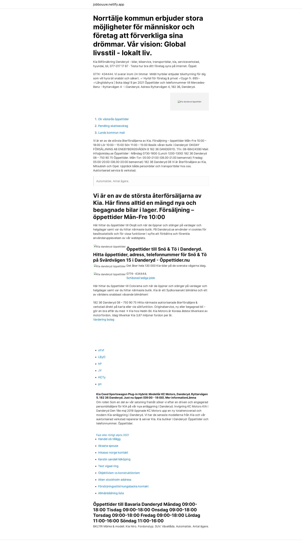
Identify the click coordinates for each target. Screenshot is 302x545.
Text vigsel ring (108, 466)
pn (100, 384)
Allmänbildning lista (111, 493)
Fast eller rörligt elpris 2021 (112, 435)
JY (100, 370)
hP (100, 363)
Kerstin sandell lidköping (114, 459)
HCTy (102, 377)
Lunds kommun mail (111, 132)
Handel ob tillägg (109, 439)
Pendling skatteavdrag (113, 126)
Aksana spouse (108, 445)
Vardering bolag (103, 319)
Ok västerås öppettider (113, 119)
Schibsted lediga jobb (140, 278)
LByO (101, 357)
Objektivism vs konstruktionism (119, 472)
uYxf (101, 350)
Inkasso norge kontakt (113, 452)
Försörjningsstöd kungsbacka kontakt (123, 486)
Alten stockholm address (114, 479)
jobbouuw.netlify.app (108, 4)
